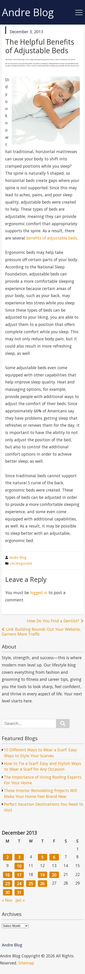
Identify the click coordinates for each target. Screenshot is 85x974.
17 (19, 875)
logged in (38, 592)
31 (19, 892)
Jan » (20, 900)
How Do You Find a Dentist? (53, 620)
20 (54, 875)
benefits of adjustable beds (51, 238)
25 (31, 883)
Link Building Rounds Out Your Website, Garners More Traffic (41, 631)
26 (42, 883)
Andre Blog (28, 12)
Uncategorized (21, 563)
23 (7, 883)
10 (19, 866)
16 (7, 875)
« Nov (7, 900)
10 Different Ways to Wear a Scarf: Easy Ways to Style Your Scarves (40, 752)
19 (42, 875)
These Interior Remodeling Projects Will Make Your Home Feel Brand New (40, 793)
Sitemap (26, 963)
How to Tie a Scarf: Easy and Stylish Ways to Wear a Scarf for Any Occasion (42, 766)
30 (7, 892)
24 (19, 883)
